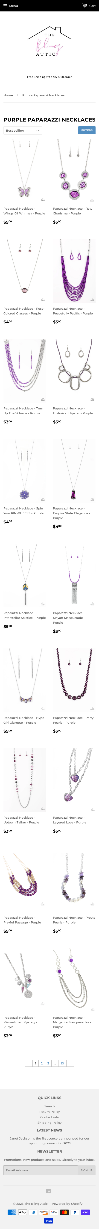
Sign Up (87, 1170)
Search (49, 1106)
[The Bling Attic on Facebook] (48, 1192)
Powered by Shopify (67, 1203)
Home (8, 95)
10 (62, 1063)
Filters (87, 130)
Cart (92, 6)
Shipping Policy (49, 1122)
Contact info (49, 1117)
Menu (13, 6)
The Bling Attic (35, 1203)
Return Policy (49, 1111)
